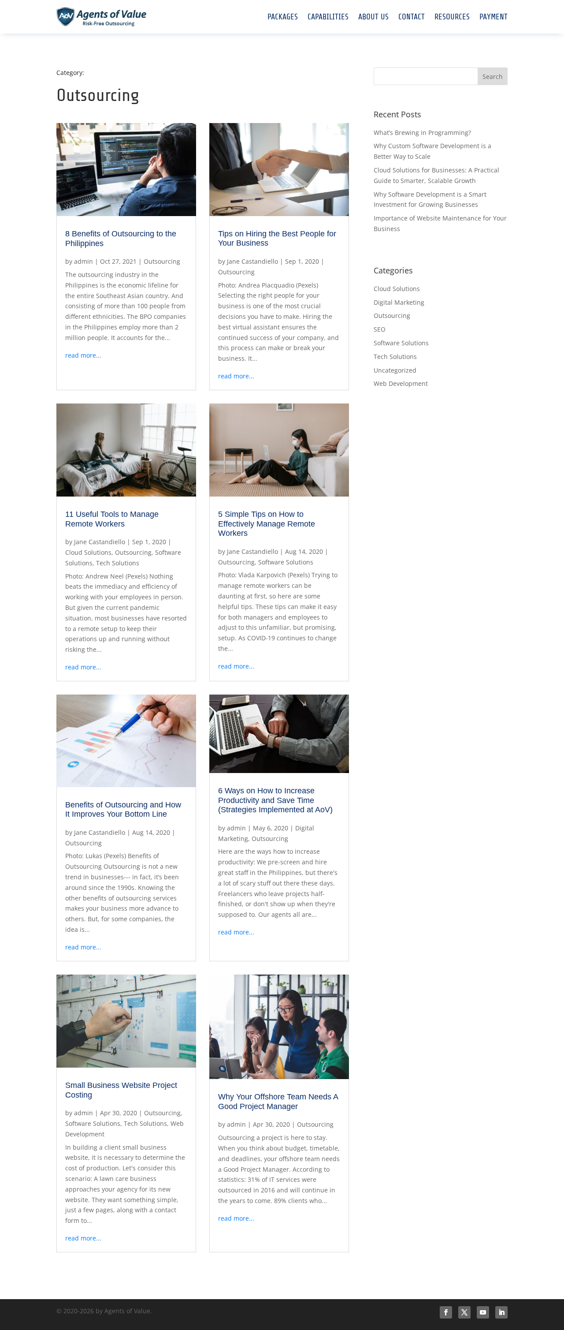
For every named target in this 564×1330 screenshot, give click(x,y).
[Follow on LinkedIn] (501, 1312)
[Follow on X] (464, 1312)
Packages (282, 16)
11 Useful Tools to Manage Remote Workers (112, 519)
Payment (493, 16)
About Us (373, 16)
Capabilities (328, 16)
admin (83, 261)
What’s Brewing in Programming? (422, 132)
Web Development (401, 383)
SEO (380, 329)
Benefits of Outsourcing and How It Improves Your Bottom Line (123, 809)
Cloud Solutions (88, 552)
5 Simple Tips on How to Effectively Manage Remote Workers (266, 524)
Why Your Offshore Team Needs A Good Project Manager (278, 1101)
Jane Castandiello (252, 261)
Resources (452, 16)
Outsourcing (162, 261)
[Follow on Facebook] (446, 1312)
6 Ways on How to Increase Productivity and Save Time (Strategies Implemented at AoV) (275, 800)
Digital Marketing (399, 302)
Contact (411, 16)
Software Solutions (285, 562)
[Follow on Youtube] (483, 1312)
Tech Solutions (117, 563)
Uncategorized (395, 370)
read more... (83, 355)
